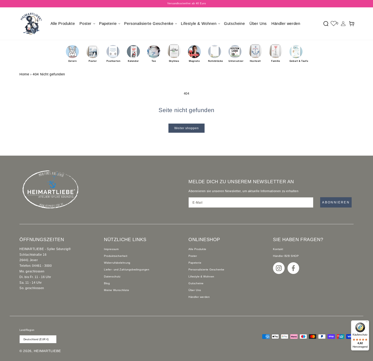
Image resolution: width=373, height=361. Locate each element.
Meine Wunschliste (116, 290)
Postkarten (112, 60)
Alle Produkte (197, 249)
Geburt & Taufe (295, 60)
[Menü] (366, 322)
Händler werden (199, 296)
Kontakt (278, 249)
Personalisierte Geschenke (206, 269)
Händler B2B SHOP (286, 255)
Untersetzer (234, 60)
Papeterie (194, 262)
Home (24, 74)
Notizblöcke (214, 60)
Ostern (72, 60)
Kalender (133, 60)
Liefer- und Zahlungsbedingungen (126, 269)
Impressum (111, 249)
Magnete (194, 60)
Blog (107, 283)
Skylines (174, 60)
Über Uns (194, 290)
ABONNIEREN (336, 202)
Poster (93, 60)
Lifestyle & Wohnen (201, 276)
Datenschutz (112, 276)
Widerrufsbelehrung (117, 262)
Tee (154, 60)
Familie (275, 60)
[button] (87, 23)
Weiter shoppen (186, 128)
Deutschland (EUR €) (36, 339)
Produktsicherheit (115, 255)
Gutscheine (196, 283)
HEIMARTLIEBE (47, 351)
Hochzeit (255, 60)
